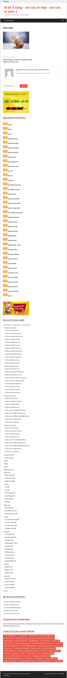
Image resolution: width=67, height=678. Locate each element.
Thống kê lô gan (12, 222)
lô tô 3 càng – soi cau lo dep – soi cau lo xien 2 (32, 9)
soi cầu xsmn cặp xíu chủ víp (13, 431)
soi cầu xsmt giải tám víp (12, 407)
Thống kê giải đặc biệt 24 (10, 661)
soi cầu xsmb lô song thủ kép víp (14, 380)
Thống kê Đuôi (12, 240)
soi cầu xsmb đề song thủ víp (13, 357)
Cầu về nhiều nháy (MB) (15, 212)
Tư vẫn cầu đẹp (8, 458)
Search (24, 86)
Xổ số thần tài (12, 194)
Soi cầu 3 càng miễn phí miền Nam (12, 656)
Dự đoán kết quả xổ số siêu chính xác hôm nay (50, 646)
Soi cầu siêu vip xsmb (10, 328)
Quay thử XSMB (13, 277)
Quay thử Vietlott (13, 291)
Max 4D (10, 175)
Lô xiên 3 (23, 653)
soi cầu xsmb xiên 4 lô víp (12, 392)
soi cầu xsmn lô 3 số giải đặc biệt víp (15, 439)
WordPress (54, 673)
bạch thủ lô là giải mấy (21, 638)
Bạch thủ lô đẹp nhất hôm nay (46, 638)
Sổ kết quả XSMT (13, 152)
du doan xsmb (55, 640)
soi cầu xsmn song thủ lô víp (13, 448)
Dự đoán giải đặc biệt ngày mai (29, 646)
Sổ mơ (10, 296)
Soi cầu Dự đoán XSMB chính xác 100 (13, 658)
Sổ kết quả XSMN (13, 148)
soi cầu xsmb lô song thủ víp (13, 383)
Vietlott (6, 484)
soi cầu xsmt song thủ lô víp (13, 419)
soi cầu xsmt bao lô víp (11, 398)
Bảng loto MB (9, 573)
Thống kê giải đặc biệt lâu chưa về (27, 661)
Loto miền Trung (13, 272)
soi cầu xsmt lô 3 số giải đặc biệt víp (15, 410)
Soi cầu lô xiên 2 (29, 658)
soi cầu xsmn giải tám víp (12, 437)
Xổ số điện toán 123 (14, 189)
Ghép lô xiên (44, 651)
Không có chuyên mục (54, 651)
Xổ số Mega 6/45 (13, 162)
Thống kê (10, 180)
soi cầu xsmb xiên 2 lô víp (12, 386)
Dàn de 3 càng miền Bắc (38, 643)
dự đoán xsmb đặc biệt (9, 651)
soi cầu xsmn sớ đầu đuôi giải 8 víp (15, 442)
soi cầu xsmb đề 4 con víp (12, 339)
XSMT (10, 134)
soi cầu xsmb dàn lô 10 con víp (14, 336)
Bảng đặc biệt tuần (34, 640)
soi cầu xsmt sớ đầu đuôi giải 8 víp (15, 413)
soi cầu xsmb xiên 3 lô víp (12, 389)
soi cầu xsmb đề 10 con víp (13, 348)
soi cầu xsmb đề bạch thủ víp (13, 351)
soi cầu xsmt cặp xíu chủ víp (13, 401)
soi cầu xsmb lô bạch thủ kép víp (14, 372)
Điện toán (7, 505)
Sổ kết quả (7, 472)
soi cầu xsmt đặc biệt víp (12, 404)
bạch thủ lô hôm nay (9, 638)
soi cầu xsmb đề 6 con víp (12, 342)
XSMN (10, 129)
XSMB (10, 125)
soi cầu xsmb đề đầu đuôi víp (13, 354)
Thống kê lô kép (12, 231)
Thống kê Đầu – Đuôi (14, 245)
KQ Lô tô (6, 564)
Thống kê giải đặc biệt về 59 (45, 661)
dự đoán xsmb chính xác (49, 648)
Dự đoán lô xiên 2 (8, 648)
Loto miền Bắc (12, 263)
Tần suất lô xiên (58, 661)
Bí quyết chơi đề (9, 455)
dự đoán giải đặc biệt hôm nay (11, 646)
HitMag (62, 673)
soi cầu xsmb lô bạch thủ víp (13, 374)
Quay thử (7, 576)
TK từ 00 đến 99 (13, 259)
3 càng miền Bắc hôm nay (10, 635)
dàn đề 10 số (58, 643)
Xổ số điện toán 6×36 (11, 513)
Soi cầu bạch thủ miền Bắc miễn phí (41, 656)
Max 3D (10, 171)
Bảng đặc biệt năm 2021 (21, 640)
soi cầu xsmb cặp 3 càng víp (13, 333)
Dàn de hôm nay (50, 643)
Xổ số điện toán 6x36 (14, 185)
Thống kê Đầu (12, 236)
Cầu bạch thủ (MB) (13, 199)
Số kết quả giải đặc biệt (51, 658)
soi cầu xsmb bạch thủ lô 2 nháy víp (15, 377)
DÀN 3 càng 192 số (9, 643)
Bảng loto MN (9, 570)
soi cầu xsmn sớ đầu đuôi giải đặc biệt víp (17, 445)
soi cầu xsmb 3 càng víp (12, 330)
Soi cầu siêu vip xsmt (10, 396)
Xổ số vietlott (12, 157)
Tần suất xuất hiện (13, 254)
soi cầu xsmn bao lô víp (11, 428)
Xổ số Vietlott (9, 499)
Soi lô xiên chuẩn (39, 658)
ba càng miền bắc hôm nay (47, 635)
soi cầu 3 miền (26, 656)
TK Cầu (6, 517)
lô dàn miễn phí (15, 653)
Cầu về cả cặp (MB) (14, 208)
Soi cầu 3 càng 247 (32, 653)
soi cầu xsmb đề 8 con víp (12, 345)
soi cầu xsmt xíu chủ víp (12, 422)
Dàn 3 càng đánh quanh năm (23, 643)
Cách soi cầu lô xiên (45, 640)
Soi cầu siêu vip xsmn (10, 425)
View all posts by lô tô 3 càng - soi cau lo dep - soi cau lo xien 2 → (33, 73)
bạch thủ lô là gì (33, 638)
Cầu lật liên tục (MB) (14, 203)
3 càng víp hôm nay (34, 635)
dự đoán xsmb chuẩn (36, 648)
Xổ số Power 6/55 (13, 166)
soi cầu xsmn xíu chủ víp (12, 451)
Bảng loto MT (9, 567)
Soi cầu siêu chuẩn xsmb (11, 366)
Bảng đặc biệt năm (8, 640)
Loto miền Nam (12, 268)
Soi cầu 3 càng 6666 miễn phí (45, 653)
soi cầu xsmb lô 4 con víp (12, 360)
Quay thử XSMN (13, 282)
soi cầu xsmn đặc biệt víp (12, 434)
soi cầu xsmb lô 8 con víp (12, 369)
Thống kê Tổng (12, 249)
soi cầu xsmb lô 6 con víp (12, 363)
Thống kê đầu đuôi (13, 217)
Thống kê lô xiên (13, 226)
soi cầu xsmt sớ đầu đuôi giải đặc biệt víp (17, 416)
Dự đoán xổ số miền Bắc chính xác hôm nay (28, 651)
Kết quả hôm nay (13, 138)
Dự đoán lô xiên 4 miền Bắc (22, 648)
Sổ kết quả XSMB (13, 143)
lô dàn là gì (6, 653)
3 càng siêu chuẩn (22, 635)
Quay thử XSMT (13, 286)
